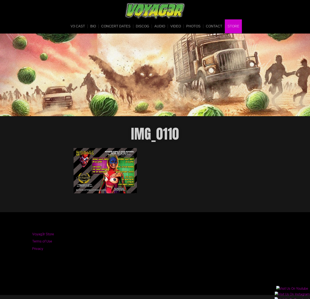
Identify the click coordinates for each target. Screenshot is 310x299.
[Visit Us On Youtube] (292, 289)
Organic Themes (163, 285)
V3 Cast (78, 26)
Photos (193, 26)
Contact (214, 26)
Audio (159, 26)
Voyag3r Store (43, 234)
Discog (142, 26)
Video (175, 26)
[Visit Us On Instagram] (292, 294)
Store (233, 26)
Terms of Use (42, 241)
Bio (93, 26)
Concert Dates (116, 26)
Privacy (37, 249)
